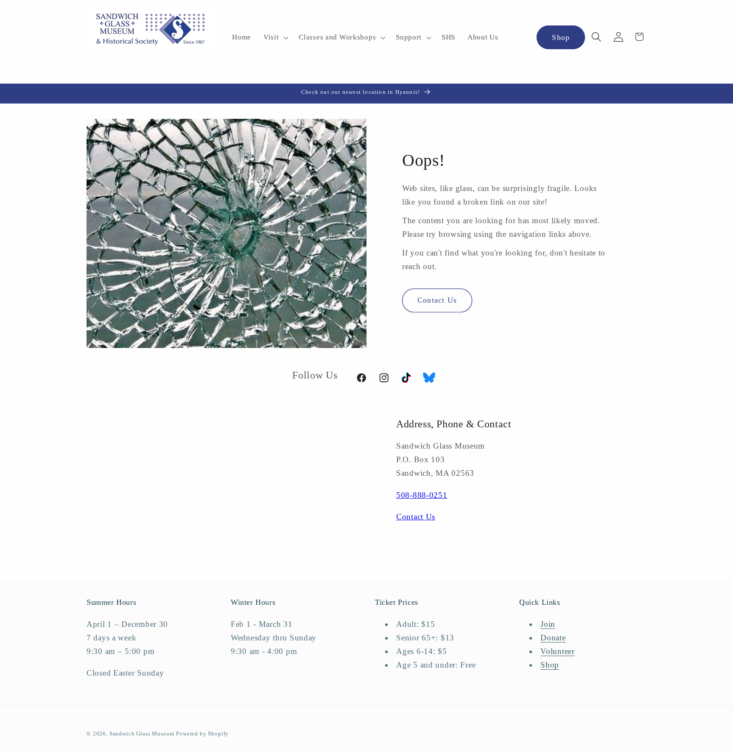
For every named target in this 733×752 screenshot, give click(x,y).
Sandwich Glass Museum (141, 733)
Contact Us (437, 300)
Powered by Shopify (202, 733)
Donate (552, 637)
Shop (561, 37)
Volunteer (557, 651)
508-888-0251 (422, 495)
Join (547, 624)
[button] (274, 37)
